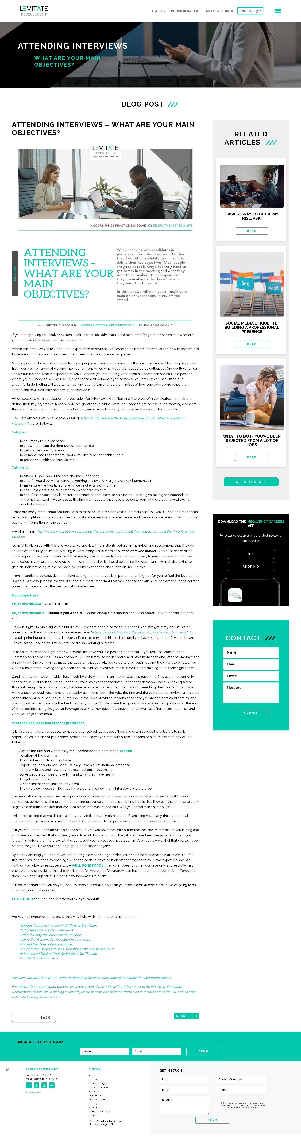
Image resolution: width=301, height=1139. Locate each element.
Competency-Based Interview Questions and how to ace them (66, 949)
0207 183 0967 (250, 11)
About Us (94, 1091)
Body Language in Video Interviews (46, 930)
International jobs (185, 11)
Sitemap (93, 1107)
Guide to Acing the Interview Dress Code (50, 935)
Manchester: (41, 1078)
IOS (251, 554)
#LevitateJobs (33, 1092)
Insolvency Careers (220, 11)
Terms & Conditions (99, 1111)
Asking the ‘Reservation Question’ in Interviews (54, 939)
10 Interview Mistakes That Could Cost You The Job (58, 953)
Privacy (93, 1103)
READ (252, 231)
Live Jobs (158, 11)
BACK (45, 1017)
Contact (93, 1115)
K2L (111, 1124)
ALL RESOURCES (251, 482)
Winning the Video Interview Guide (45, 944)
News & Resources (99, 1099)
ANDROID (251, 566)
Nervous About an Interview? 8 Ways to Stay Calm (58, 925)
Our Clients (95, 1095)
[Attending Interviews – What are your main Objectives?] (105, 235)
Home (92, 1075)
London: (39, 1075)
